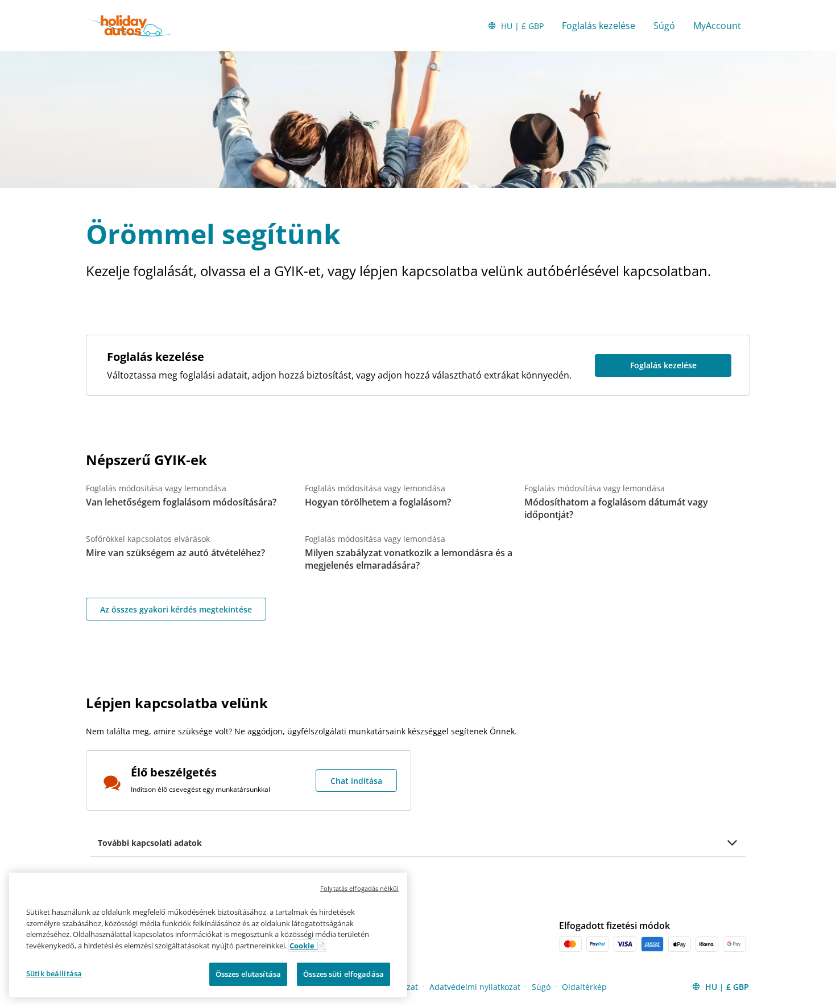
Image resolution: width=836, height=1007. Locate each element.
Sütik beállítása (54, 973)
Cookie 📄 (307, 945)
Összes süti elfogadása (343, 974)
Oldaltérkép (584, 986)
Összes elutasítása (248, 974)
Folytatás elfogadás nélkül (359, 888)
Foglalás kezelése (598, 25)
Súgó (664, 25)
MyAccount (717, 25)
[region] (208, 935)
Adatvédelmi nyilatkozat (474, 986)
